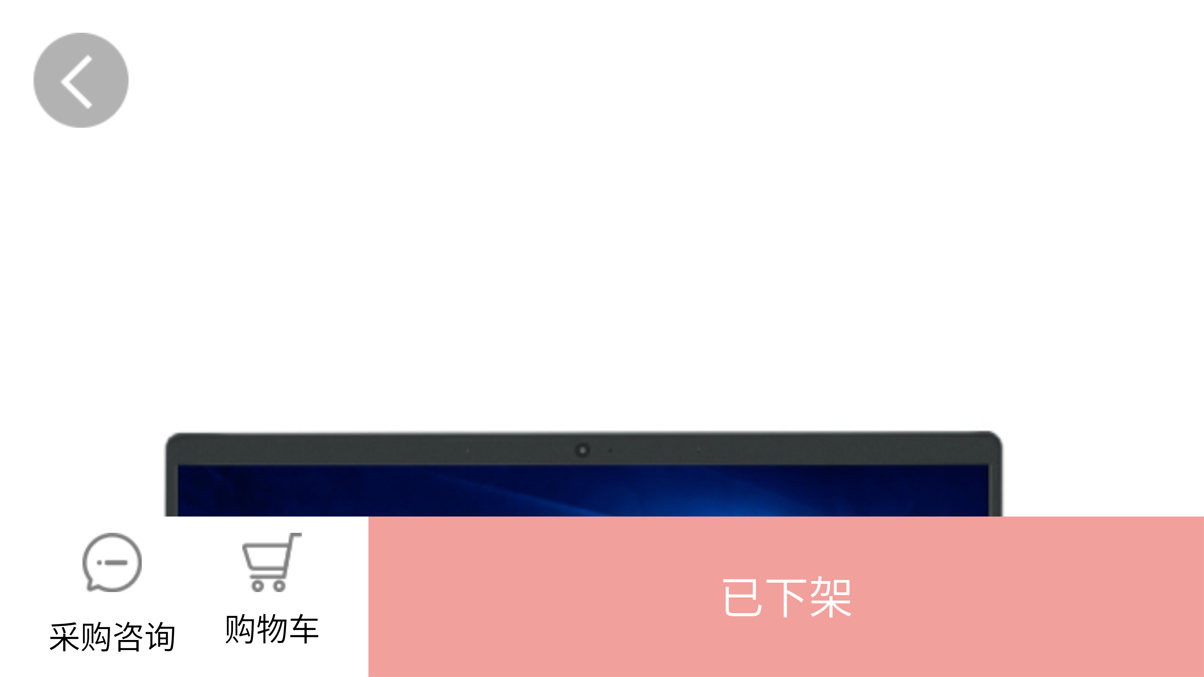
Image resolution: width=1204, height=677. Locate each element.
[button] (786, 597)
